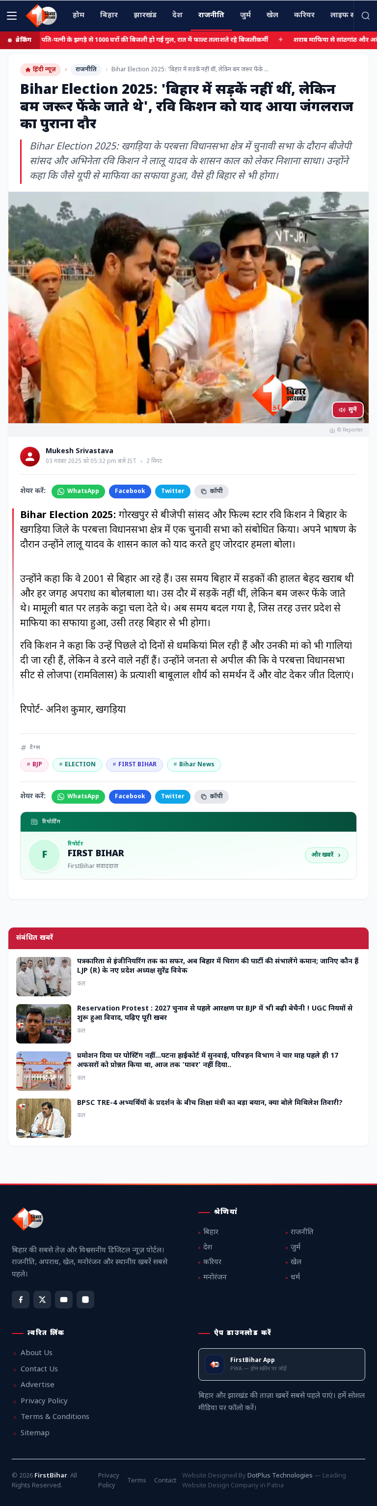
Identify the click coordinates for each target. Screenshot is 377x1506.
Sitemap (35, 1433)
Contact (165, 1481)
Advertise (37, 1385)
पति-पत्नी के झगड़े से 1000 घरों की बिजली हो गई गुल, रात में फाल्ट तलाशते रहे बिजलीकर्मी (113, 40)
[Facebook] (20, 1299)
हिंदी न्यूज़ (44, 70)
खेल (296, 1262)
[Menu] (12, 15)
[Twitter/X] (42, 1299)
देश (207, 1247)
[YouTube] (64, 1299)
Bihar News (194, 765)
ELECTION (77, 765)
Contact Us (39, 1369)
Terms (136, 1481)
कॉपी (216, 491)
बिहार (210, 1232)
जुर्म (295, 1247)
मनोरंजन (215, 1277)
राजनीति (86, 70)
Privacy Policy (44, 1401)
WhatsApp (83, 491)
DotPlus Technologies (280, 1476)
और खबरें (322, 855)
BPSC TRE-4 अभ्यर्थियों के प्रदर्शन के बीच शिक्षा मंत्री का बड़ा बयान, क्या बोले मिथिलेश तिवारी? (210, 1103)
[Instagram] (85, 1299)
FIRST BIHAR (134, 765)
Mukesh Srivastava (79, 451)
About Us (37, 1353)
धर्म (295, 1277)
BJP (34, 765)
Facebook (130, 491)
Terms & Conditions (55, 1417)
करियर (212, 1262)
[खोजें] (365, 15)
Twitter (173, 491)
